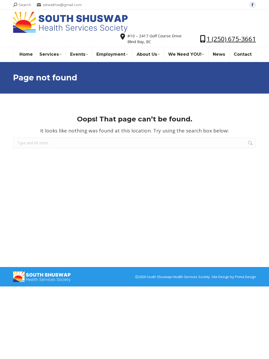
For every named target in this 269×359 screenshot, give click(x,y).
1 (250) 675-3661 (231, 38)
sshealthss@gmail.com (62, 5)
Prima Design (245, 276)
